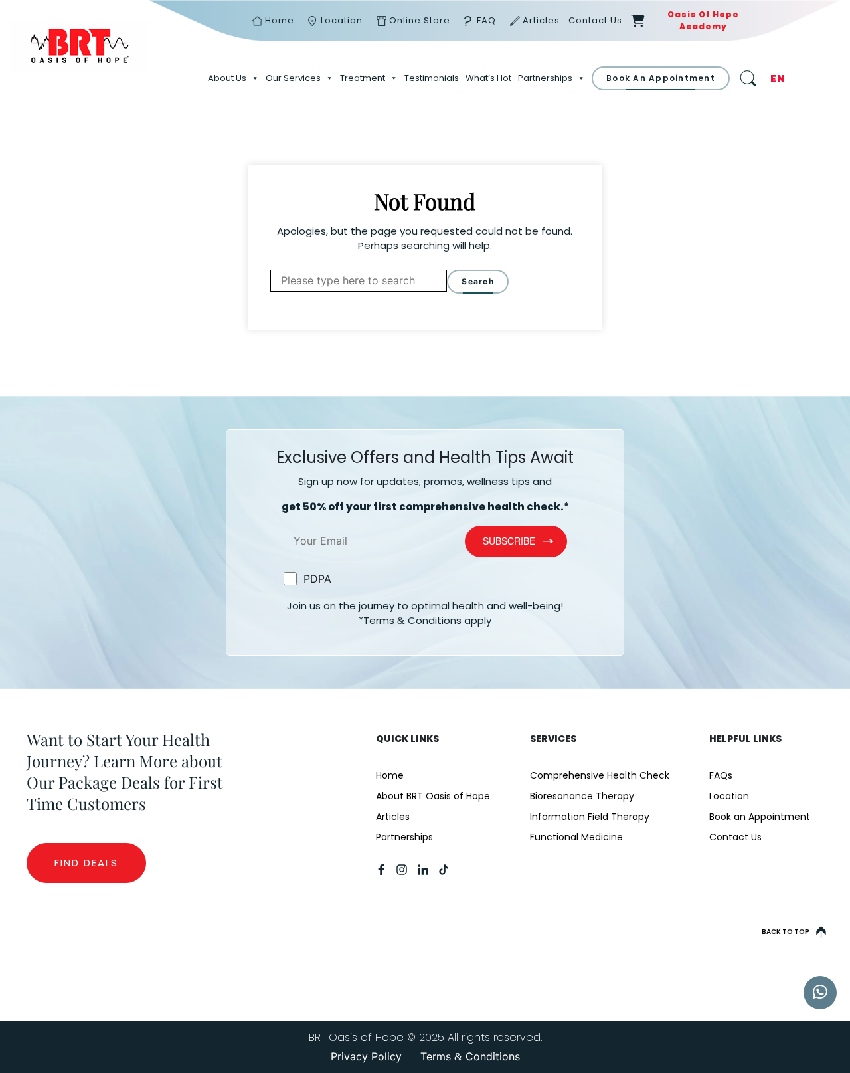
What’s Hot (488, 78)
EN (778, 79)
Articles (541, 20)
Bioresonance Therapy (582, 796)
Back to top (785, 932)
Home (279, 20)
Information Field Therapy (589, 816)
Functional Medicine (576, 837)
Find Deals (86, 863)
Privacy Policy (366, 1056)
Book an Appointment (759, 816)
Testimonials (431, 78)
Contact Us (595, 20)
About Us (227, 78)
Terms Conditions (470, 1056)
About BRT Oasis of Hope (433, 796)
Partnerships (545, 78)
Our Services (293, 78)
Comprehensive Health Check (599, 775)
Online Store (419, 20)
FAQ (486, 20)
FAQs (720, 775)
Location (342, 20)
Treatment (362, 78)
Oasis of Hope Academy (703, 20)
